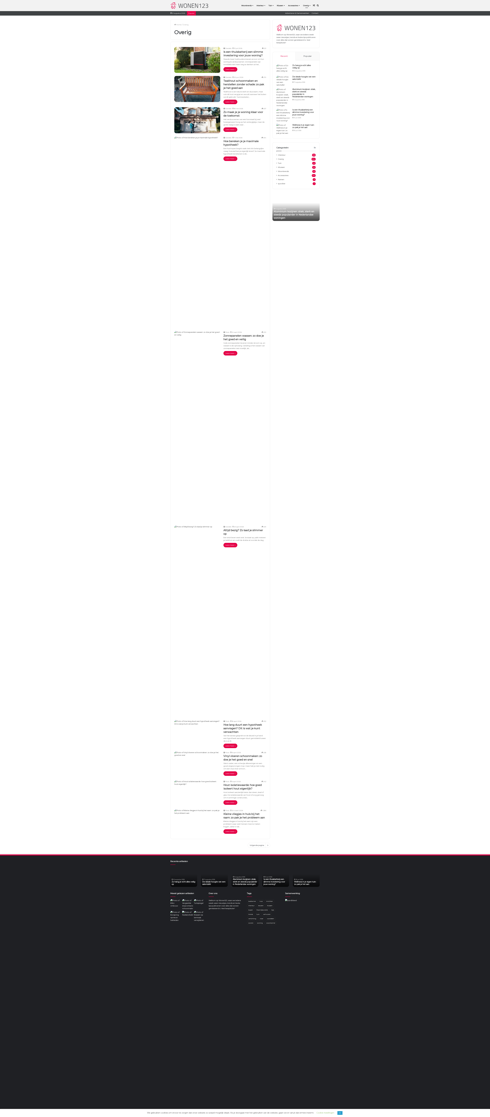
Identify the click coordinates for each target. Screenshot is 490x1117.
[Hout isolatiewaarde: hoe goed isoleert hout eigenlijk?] (197, 793)
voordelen (270, 919)
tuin (258, 914)
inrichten (269, 901)
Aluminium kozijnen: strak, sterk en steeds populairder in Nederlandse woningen (303, 93)
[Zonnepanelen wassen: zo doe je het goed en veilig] (197, 426)
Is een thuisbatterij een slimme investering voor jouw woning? (303, 112)
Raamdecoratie (262, 910)
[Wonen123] (189, 5)
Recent (284, 56)
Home (178, 25)
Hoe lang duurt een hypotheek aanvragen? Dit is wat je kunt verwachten (242, 728)
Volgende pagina (257, 845)
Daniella (228, 48)
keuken (261, 906)
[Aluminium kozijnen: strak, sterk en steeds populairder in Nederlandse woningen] (283, 97)
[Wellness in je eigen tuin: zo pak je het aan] (283, 129)
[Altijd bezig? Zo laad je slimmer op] (197, 621)
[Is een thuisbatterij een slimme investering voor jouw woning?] (197, 60)
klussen (269, 906)
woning (260, 923)
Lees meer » (230, 69)
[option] (296, 207)
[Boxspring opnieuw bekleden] (175, 916)
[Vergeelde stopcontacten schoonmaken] (187, 904)
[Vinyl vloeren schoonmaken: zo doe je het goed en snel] (197, 764)
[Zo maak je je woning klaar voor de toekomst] (197, 120)
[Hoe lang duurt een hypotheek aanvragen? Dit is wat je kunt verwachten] (197, 733)
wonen (250, 923)
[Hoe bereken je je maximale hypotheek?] (197, 232)
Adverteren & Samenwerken (297, 13)
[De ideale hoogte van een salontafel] (283, 81)
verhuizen (267, 914)
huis (261, 901)
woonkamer (270, 923)
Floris (227, 332)
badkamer (252, 901)
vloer (261, 919)
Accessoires (293, 5)
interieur (251, 906)
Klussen (280, 5)
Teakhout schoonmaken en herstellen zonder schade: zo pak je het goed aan (243, 84)
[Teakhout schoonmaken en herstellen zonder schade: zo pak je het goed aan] (197, 89)
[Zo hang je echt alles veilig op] (283, 69)
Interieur (260, 5)
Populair (307, 56)
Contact (315, 13)
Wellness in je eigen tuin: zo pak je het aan (303, 126)
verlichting (252, 919)
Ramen (281, 179)
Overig (306, 5)
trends (250, 914)
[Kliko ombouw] (175, 903)
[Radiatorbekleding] (187, 914)
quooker (281, 184)
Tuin (270, 5)
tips (272, 910)
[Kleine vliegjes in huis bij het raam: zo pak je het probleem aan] (197, 822)
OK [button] (340, 1113)
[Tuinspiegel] (199, 902)
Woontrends (246, 5)
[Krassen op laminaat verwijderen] (199, 1006)
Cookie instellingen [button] (325, 1113)
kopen (250, 910)
